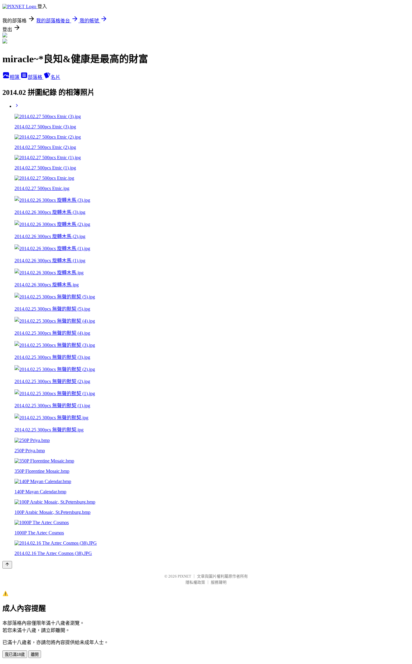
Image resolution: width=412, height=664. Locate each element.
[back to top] (7, 565)
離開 (35, 654)
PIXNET (184, 576)
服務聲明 (219, 582)
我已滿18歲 (15, 654)
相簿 (15, 77)
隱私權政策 (195, 582)
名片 (55, 77)
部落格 (35, 77)
